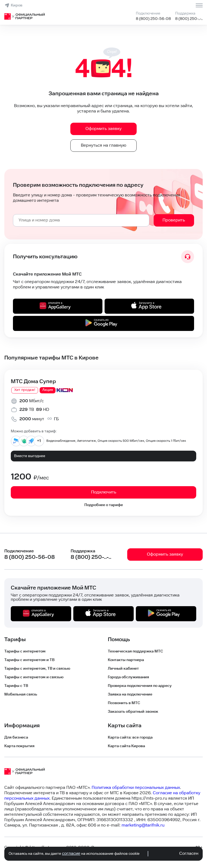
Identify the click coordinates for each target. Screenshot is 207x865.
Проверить (174, 220)
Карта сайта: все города (130, 737)
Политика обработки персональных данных (136, 787)
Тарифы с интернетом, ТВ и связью (37, 668)
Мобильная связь (20, 694)
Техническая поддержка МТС (135, 651)
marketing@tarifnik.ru (143, 825)
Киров (16, 5)
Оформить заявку (103, 128)
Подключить (103, 492)
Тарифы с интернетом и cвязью (34, 677)
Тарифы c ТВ (16, 686)
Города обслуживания (128, 677)
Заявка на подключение (130, 694)
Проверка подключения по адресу (140, 686)
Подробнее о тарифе (103, 505)
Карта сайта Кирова (126, 746)
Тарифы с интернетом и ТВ (29, 660)
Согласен (188, 853)
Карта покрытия (19, 746)
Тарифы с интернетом (25, 651)
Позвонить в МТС (124, 703)
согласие (71, 853)
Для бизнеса (16, 737)
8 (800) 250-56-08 (153, 19)
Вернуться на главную (103, 145)
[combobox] (81, 220)
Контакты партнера (126, 660)
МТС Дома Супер (33, 381)
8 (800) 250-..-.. (189, 19)
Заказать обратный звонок (133, 711)
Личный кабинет (123, 668)
